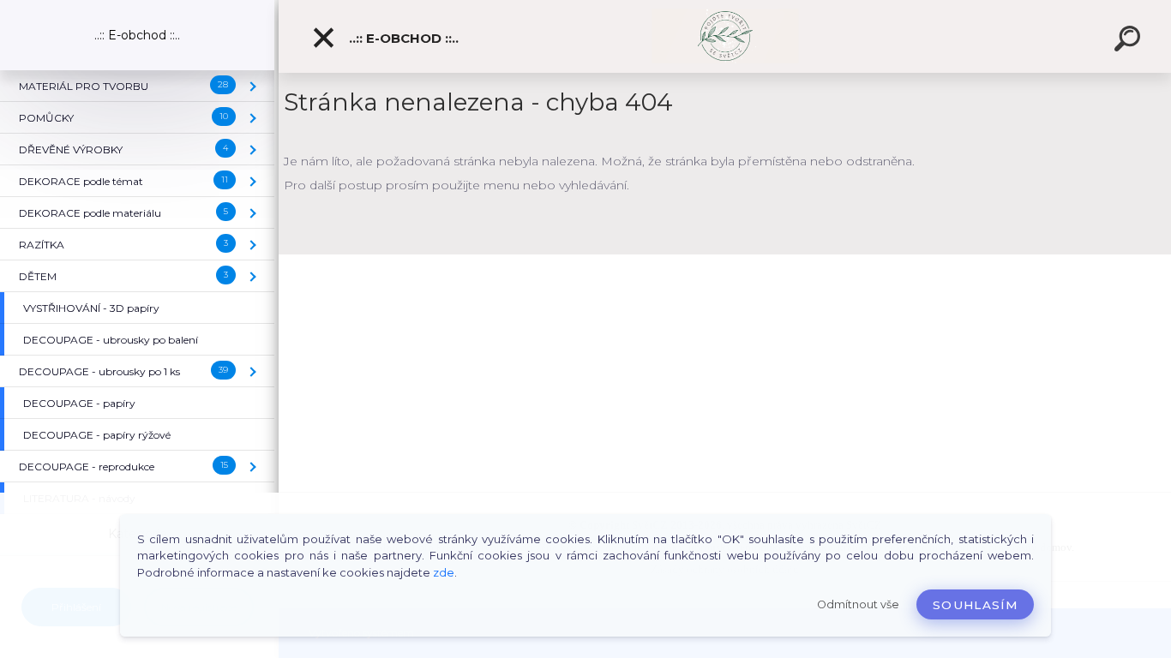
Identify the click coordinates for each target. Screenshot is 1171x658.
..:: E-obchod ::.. (402, 38)
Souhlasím (975, 605)
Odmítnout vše (858, 604)
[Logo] (725, 36)
